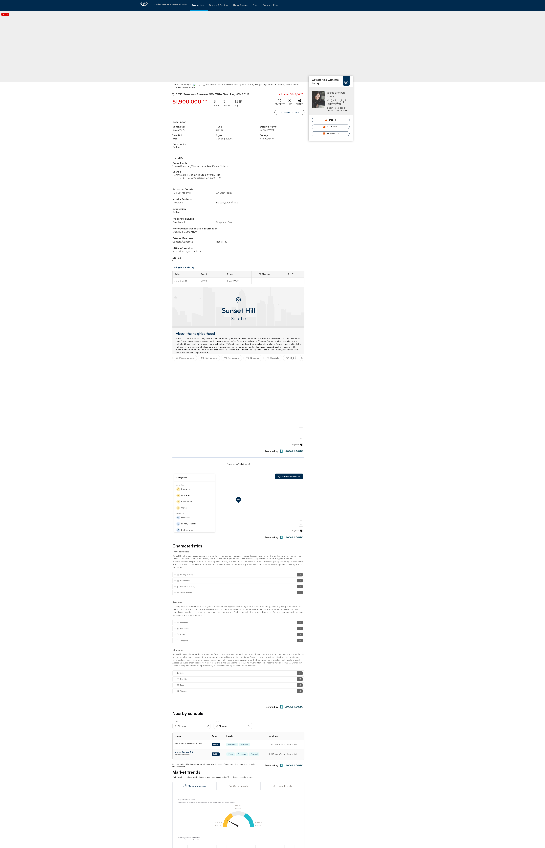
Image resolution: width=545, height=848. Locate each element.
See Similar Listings (289, 112)
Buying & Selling (220, 7)
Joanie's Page (271, 5)
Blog (257, 7)
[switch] (279, 103)
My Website (332, 134)
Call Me (332, 120)
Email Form (332, 127)
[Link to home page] (144, 5)
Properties (199, 7)
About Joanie (241, 7)
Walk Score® (244, 464)
